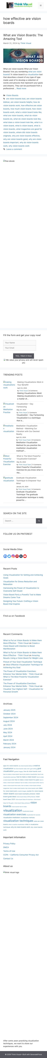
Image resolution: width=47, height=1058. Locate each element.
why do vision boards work (20, 827)
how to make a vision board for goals (27, 780)
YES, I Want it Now (23, 356)
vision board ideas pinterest (22, 803)
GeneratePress (36, 1054)
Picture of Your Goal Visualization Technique (22, 662)
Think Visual (23, 391)
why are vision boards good (15, 139)
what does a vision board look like (18, 122)
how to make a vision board (26, 777)
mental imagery (22, 791)
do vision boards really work (22, 768)
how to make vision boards (17, 788)
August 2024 (9, 721)
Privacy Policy (9, 843)
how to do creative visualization (28, 774)
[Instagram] (13, 556)
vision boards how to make (19, 806)
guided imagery (18, 771)
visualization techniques (18, 820)
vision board (8, 794)
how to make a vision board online (29, 782)
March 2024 (8, 740)
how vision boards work (31, 788)
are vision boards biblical (26, 766)
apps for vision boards (10, 766)
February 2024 (9, 744)
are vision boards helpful (21, 102)
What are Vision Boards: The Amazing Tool (23, 36)
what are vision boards (13, 115)
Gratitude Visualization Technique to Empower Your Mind (28, 480)
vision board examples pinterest (24, 794)
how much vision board (21, 109)
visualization (33, 74)
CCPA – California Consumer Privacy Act (21, 855)
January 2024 (9, 747)
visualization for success (33, 815)
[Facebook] (5, 556)
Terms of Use (9, 851)
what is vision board (24, 126)
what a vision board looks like (28, 112)
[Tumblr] (21, 556)
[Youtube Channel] (25, 556)
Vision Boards (12, 95)
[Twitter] (9, 556)
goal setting (33, 768)
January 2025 (9, 710)
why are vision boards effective (26, 136)
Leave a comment (14, 149)
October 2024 (9, 714)
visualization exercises (14, 814)
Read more (21, 88)
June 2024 (8, 729)
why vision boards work (19, 146)
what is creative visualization (16, 824)
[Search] (39, 521)
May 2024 (7, 732)
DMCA (6, 847)
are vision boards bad (15, 99)
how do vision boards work (32, 771)
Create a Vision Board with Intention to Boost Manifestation (21, 646)
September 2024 (10, 717)
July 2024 (7, 725)
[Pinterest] (17, 556)
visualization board (28, 811)
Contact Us (8, 858)
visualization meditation (11, 817)
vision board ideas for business (24, 799)
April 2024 (7, 736)
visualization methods (28, 817)
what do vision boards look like (27, 119)
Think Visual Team (24, 440)
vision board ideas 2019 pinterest (26, 796)
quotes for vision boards (35, 791)
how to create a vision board (11, 774)
